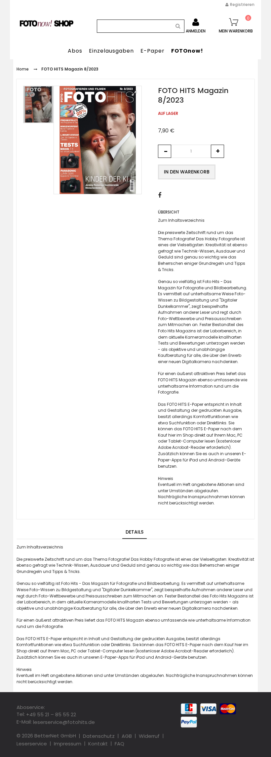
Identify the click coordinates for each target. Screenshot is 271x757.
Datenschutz (99, 736)
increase (217, 151)
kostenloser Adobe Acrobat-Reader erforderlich (184, 651)
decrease (164, 151)
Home (23, 69)
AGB (127, 736)
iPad (193, 460)
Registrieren (242, 4)
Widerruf (149, 736)
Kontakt (98, 743)
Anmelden (196, 31)
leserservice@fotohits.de (64, 722)
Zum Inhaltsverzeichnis (181, 220)
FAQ (119, 743)
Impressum (67, 743)
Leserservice (32, 743)
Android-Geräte (224, 460)
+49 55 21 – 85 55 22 (51, 714)
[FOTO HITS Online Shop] (46, 23)
